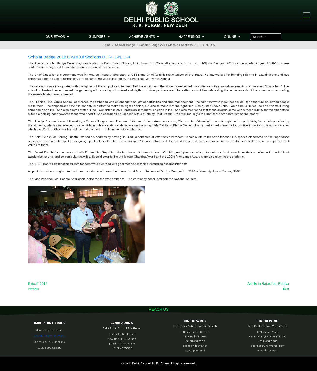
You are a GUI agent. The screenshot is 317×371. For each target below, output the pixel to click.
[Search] (277, 37)
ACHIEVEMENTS (142, 36)
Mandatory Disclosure (49, 330)
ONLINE (230, 36)
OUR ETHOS (55, 36)
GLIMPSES (97, 36)
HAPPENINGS (189, 36)
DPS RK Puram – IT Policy (49, 336)
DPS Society (53, 348)
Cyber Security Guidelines (49, 342)
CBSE (40, 348)
